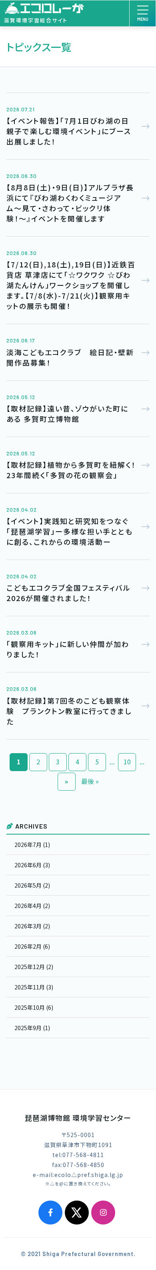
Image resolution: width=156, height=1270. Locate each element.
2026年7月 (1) (32, 845)
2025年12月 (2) (33, 967)
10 (127, 761)
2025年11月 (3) (33, 987)
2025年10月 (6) (33, 1007)
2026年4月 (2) (32, 906)
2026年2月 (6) (32, 946)
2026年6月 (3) (32, 865)
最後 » (90, 781)
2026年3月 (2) (32, 926)
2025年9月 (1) (32, 1028)
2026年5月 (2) (32, 885)
